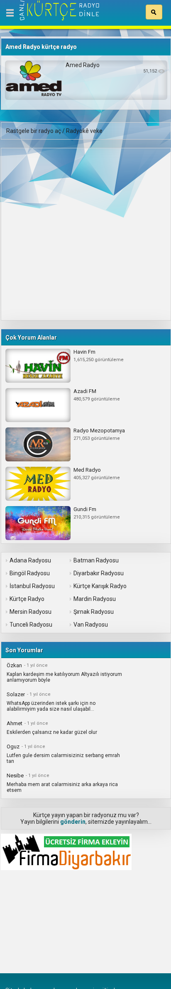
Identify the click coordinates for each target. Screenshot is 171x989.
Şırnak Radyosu (93, 611)
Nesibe (15, 775)
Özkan (14, 665)
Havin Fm (84, 352)
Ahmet (14, 723)
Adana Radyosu (30, 560)
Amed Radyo (83, 65)
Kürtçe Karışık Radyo (100, 586)
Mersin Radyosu (30, 611)
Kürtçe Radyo (27, 599)
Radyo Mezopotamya (99, 430)
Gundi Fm (84, 509)
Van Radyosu (90, 624)
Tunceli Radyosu (31, 624)
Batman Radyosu (96, 560)
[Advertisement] (85, 233)
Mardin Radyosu (94, 599)
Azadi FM (84, 391)
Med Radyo (87, 470)
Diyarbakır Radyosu (98, 573)
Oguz (13, 746)
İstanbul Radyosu (32, 586)
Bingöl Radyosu (30, 573)
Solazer (16, 694)
